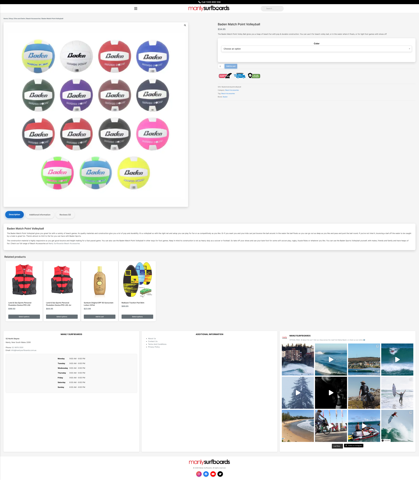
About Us (152, 338)
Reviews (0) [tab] (65, 215)
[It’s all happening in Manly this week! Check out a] (331, 426)
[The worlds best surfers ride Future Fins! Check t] (397, 393)
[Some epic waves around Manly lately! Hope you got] (298, 359)
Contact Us (152, 341)
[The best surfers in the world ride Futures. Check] (397, 359)
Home (5, 18)
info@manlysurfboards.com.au (23, 350)
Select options (24, 317)
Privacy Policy (154, 347)
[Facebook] (206, 474)
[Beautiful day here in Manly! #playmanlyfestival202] (298, 426)
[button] (185, 25)
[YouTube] (213, 474)
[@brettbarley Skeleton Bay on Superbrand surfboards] (331, 359)
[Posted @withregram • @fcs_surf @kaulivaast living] (364, 426)
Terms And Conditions (157, 344)
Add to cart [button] (100, 317)
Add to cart (230, 66)
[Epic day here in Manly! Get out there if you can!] (364, 359)
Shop (11, 18)
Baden (225, 97)
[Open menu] (135, 8)
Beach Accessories (33, 18)
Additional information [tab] (39, 215)
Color (316, 43)
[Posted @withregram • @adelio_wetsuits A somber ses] (331, 393)
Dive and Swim (19, 18)
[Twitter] (220, 474)
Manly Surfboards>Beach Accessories (64, 243)
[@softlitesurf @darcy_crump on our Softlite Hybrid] (298, 393)
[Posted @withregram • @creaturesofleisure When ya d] (364, 393)
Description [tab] (14, 214)
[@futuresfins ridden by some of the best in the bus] (397, 426)
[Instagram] (199, 474)
